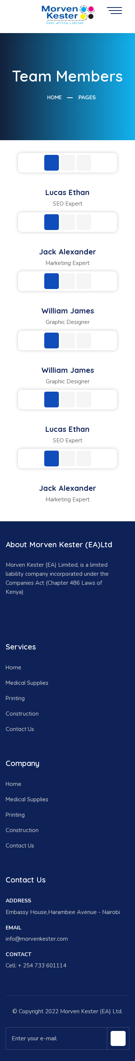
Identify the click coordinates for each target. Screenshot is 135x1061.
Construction (22, 713)
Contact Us (20, 729)
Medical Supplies (27, 682)
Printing (15, 698)
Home (54, 97)
